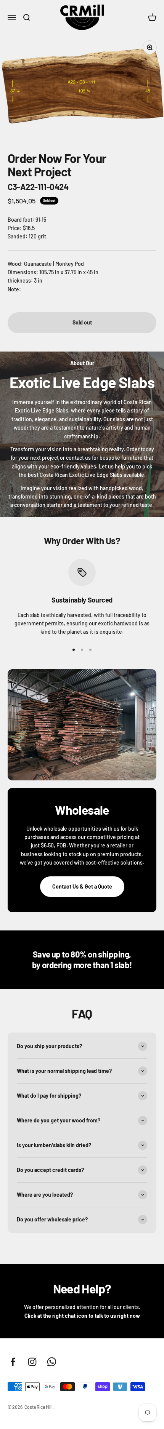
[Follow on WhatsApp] (52, 1362)
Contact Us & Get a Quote (82, 886)
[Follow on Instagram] (32, 1362)
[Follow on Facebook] (13, 1362)
